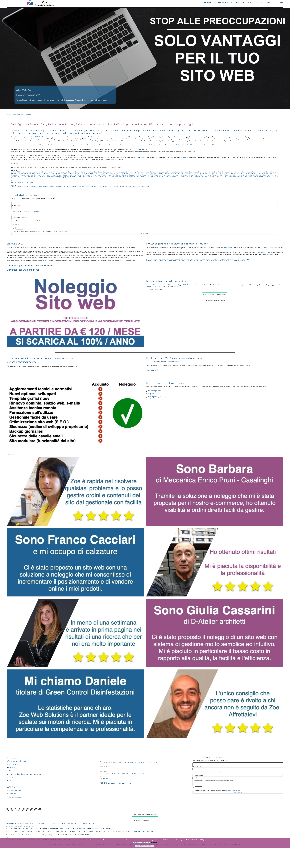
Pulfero (202, 175)
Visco (60, 178)
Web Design (12, 787)
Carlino (147, 172)
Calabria (27, 187)
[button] (281, 2)
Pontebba (125, 175)
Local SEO (137, 831)
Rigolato (258, 175)
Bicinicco (83, 172)
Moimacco (265, 173)
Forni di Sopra (94, 173)
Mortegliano (15, 175)
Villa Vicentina (53, 178)
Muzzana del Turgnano (33, 175)
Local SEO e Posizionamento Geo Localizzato (24, 774)
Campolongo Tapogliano (136, 172)
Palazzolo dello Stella (69, 175)
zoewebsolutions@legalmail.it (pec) (43, 835)
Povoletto (138, 175)
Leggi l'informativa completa (144, 846)
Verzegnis (36, 178)
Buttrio (100, 172)
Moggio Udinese (256, 173)
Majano (193, 173)
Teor (202, 176)
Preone (191, 175)
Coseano (14, 173)
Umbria (134, 187)
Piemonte (93, 187)
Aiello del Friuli (15, 172)
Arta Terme (42, 172)
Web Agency (209, 2)
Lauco (142, 173)
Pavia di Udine (111, 175)
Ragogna (208, 175)
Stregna (158, 176)
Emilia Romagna (43, 187)
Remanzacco (241, 175)
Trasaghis (240, 176)
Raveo (222, 175)
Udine (22, 114)
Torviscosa (232, 176)
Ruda (20, 176)
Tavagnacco (196, 176)
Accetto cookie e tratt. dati (141, 842)
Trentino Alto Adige (125, 187)
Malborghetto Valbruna (203, 173)
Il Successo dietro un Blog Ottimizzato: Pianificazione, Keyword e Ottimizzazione (128, 762)
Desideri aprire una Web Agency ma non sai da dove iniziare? (175, 358)
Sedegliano (143, 176)
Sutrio (163, 176)
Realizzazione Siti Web (74, 137)
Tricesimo (267, 176)
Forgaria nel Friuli (75, 173)
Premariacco (183, 175)
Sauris (131, 176)
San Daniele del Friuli (29, 176)
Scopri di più (152, 370)
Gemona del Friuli (114, 173)
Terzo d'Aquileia (209, 176)
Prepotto (196, 175)
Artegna (49, 172)
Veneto (148, 187)
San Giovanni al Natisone (58, 176)
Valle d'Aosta (141, 187)
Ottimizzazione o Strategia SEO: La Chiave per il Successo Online (122, 773)
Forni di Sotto (103, 173)
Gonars (123, 173)
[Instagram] (23, 809)
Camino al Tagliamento (110, 172)
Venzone (29, 178)
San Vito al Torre (96, 176)
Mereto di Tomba (245, 173)
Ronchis (14, 176)
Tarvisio (189, 176)
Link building (104, 778)
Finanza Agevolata (15, 797)
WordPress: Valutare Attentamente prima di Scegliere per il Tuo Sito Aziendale (128, 768)
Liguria (68, 187)
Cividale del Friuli (227, 172)
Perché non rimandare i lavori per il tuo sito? (116, 784)
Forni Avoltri (85, 173)
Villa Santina (44, 178)
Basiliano (71, 172)
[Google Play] (19, 809)
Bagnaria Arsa (28, 114)
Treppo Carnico (248, 176)
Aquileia (35, 172)
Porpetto (131, 175)
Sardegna (105, 187)
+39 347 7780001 (78, 835)
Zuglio (65, 178)
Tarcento (183, 176)
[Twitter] (31, 809)
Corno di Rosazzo (271, 172)
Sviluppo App (13, 764)
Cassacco (153, 172)
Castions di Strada (162, 172)
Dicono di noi (254, 2)
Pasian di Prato (95, 175)
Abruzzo (13, 187)
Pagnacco (59, 175)
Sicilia (110, 187)
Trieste (26, 182)
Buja (95, 172)
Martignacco (234, 173)
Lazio (63, 187)
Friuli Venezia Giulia (16, 114)
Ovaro (53, 175)
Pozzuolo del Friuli (147, 175)
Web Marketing (39, 137)
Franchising (225, 2)
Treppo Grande (258, 176)
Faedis (46, 173)
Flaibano (66, 173)
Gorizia (13, 182)
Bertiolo (77, 172)
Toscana (115, 187)
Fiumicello (59, 173)
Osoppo (48, 175)
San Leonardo (71, 176)
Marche (81, 187)
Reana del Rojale (230, 175)
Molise (87, 187)
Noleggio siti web (14, 790)
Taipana (168, 176)
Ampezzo (29, 172)
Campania (34, 187)
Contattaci (270, 2)
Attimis (55, 172)
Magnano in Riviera (184, 173)
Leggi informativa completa (62, 231)
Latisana (136, 173)
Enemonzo (39, 173)
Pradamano (157, 175)
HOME (8, 114)
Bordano (90, 172)
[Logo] (40, 3)
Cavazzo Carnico (175, 172)
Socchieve (151, 176)
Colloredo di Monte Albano (248, 172)
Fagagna (52, 173)
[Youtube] (39, 809)
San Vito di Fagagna (108, 176)
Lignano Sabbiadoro (157, 173)
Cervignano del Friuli (195, 172)
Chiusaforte (217, 172)
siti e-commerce (123, 137)
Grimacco (129, 173)
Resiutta (252, 175)
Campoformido (122, 172)
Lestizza (147, 173)
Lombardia (74, 187)
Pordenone (20, 182)
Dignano (20, 173)
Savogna (136, 176)
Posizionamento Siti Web (17, 761)
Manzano (214, 173)
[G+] (15, 809)
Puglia (99, 187)
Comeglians (261, 172)
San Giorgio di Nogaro (43, 176)
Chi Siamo (239, 2)
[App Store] (7, 809)
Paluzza (87, 175)
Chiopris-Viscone (207, 172)
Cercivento (184, 172)
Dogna (26, 173)
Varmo (24, 178)
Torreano (225, 176)
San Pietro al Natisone (83, 176)
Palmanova (80, 175)
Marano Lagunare (224, 173)
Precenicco (175, 175)
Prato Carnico (166, 175)
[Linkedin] (27, 809)
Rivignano (275, 175)
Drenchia (32, 173)
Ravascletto (215, 175)
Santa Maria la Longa (121, 176)
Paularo (103, 175)
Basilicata (20, 187)
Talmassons (175, 176)
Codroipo (236, 172)
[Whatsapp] (35, 809)
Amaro (23, 172)
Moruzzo (22, 175)
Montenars (273, 173)
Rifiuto (154, 842)
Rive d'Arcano (266, 175)
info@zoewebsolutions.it (18, 835)
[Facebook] (11, 809)
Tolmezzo (218, 176)
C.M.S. (10, 781)
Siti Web (11, 777)
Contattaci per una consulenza (23, 269)
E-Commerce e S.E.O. (16, 784)
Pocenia (118, 175)
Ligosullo (167, 173)
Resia (247, 175)
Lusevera (174, 173)
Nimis (42, 175)
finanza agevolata (159, 286)
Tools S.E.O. (12, 768)
